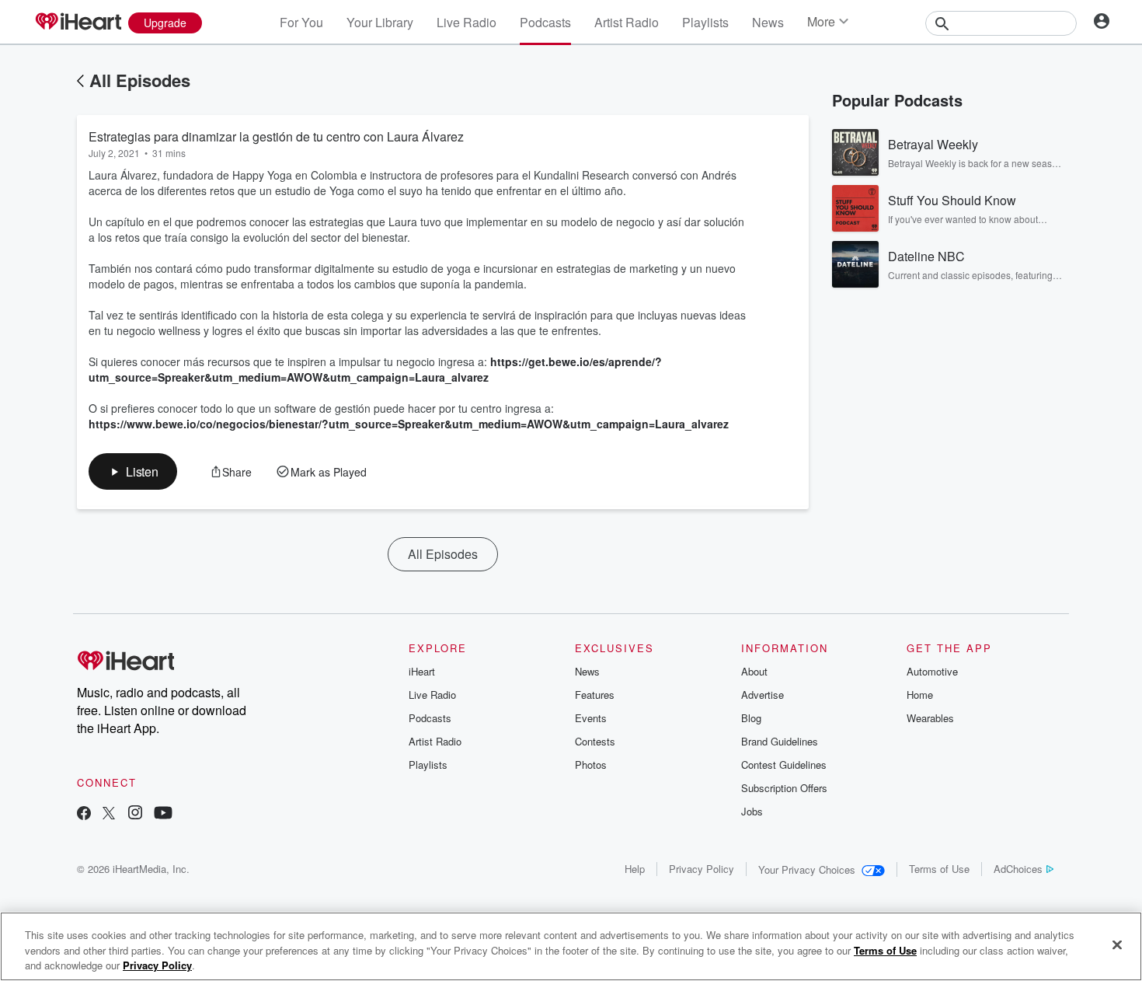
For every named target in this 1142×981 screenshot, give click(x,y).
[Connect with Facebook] (84, 814)
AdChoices (1018, 868)
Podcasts (545, 22)
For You (301, 22)
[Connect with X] (109, 814)
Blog (751, 717)
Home (920, 694)
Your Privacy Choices (806, 869)
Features (595, 694)
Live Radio (466, 22)
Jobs (752, 811)
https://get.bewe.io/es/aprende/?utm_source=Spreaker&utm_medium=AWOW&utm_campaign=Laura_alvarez (375, 369)
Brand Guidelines (779, 741)
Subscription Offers (784, 787)
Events (591, 717)
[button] (133, 471)
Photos (591, 764)
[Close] (1117, 944)
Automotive (932, 671)
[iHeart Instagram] (135, 814)
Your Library (379, 22)
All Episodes (139, 80)
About (754, 671)
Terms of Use (939, 868)
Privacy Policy (701, 868)
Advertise (762, 694)
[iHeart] (77, 22)
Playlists (705, 22)
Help (635, 868)
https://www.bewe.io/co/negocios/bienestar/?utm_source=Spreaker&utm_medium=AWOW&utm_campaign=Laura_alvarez (409, 423)
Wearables (930, 717)
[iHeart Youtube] (163, 814)
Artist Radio (626, 22)
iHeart (422, 671)
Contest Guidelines (784, 764)
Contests (595, 741)
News (768, 22)
